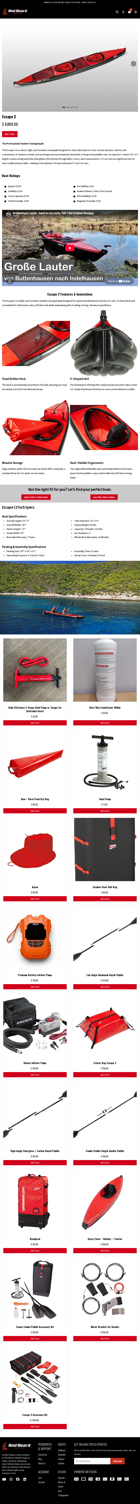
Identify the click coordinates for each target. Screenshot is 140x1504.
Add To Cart (10, 134)
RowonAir (61, 1454)
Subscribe (117, 1461)
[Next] (133, 63)
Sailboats (61, 1450)
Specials (61, 1477)
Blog (40, 1459)
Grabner (61, 1463)
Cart (40, 1477)
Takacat (61, 1459)
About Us (41, 1463)
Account (41, 1482)
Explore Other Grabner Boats (36, 497)
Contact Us (42, 1454)
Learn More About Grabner (104, 497)
